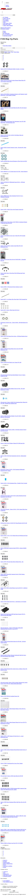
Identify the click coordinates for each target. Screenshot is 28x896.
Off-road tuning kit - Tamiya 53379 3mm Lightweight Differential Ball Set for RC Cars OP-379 (12, 628)
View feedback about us (8, 881)
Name (9, 52)
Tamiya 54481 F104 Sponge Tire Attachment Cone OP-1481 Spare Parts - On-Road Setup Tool (13, 122)
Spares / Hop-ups (6, 18)
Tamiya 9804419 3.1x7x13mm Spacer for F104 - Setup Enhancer (14, 171)
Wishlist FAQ (6, 873)
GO (14, 15)
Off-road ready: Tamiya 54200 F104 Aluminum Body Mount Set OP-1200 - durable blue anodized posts (14, 403)
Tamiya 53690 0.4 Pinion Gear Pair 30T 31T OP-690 (12, 843)
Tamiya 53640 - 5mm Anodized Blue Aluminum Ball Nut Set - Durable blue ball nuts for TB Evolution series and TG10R (13, 830)
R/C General (5, 19)
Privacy (4, 864)
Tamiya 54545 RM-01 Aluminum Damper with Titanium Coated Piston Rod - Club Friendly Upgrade (14, 95)
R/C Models (5, 17)
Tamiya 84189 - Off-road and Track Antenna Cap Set (11, 286)
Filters (2, 43)
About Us (5, 860)
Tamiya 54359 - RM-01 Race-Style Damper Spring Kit (12, 209)
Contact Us (5, 871)
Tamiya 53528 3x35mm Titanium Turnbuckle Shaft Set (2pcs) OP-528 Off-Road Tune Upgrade (13, 656)
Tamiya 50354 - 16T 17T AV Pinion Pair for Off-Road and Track (14, 535)
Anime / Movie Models (8, 25)
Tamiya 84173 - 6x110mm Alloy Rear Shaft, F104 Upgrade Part (14, 299)
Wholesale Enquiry (7, 876)
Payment (5, 861)
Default (5, 52)
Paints (4, 22)
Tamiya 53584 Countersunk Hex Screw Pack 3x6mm (12, 763)
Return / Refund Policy (8, 863)
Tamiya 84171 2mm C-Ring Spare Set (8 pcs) (10, 310)
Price (12, 52)
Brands (4, 867)
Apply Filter (3, 49)
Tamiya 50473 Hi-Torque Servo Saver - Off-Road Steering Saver (14, 336)
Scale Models (6, 20)
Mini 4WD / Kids (6, 24)
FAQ (4, 872)
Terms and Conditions (7, 866)
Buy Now (2, 73)
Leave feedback (6, 880)
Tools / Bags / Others (7, 23)
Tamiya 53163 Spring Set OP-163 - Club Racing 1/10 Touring (13, 601)
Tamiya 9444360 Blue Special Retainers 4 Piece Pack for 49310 (14, 161)
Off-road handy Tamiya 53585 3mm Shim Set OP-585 (12, 775)
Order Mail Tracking (7, 875)
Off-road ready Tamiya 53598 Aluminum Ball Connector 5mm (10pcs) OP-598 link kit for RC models (13, 789)
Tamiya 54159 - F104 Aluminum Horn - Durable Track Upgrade (14, 483)
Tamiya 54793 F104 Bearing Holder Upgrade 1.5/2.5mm (12, 68)
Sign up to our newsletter (6, 889)
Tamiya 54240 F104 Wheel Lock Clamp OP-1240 (11, 362)
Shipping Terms (6, 862)
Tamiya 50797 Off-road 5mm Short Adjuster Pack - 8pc (12, 561)
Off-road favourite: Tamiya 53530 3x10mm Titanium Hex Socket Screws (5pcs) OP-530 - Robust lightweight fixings (14, 683)
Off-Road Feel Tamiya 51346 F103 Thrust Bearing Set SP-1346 (14, 523)
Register (7, 6)
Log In (7, 5)
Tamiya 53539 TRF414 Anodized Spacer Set (10, 696)
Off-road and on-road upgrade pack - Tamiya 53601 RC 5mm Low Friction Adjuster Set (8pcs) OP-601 (13, 816)
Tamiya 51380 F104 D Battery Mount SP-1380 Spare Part (12, 443)
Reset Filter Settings (7, 45)
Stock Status (16, 52)
